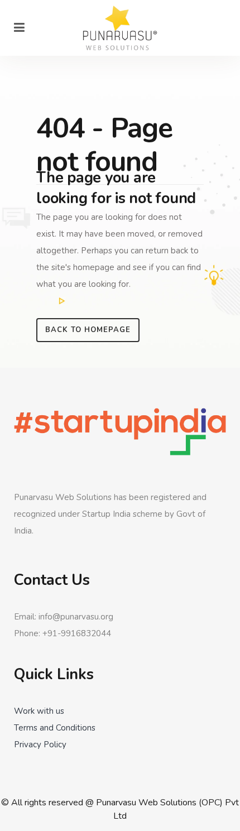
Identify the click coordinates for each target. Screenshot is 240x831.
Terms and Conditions (54, 727)
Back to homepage (88, 330)
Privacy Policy (40, 744)
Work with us (39, 711)
